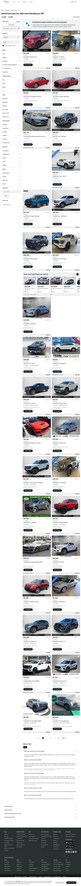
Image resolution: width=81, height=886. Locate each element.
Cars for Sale (7, 10)
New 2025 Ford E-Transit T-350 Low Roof (30, 289)
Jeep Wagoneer (44, 866)
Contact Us (25, 876)
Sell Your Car (31, 834)
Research (24, 1)
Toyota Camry (7, 868)
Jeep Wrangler (44, 862)
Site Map (42, 846)
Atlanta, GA (55, 842)
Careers (40, 876)
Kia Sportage (68, 862)
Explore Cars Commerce (70, 834)
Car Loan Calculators (45, 834)
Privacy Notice (17, 881)
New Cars (6, 836)
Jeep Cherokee (44, 870)
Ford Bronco (31, 864)
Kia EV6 (67, 870)
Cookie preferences (60, 882)
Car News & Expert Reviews (22, 836)
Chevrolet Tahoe (57, 868)
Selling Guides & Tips (33, 840)
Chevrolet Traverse (57, 866)
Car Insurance (44, 842)
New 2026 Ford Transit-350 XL (69, 289)
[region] (40, 881)
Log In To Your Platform (70, 836)
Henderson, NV (14, 10)
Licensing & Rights (47, 876)
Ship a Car (43, 838)
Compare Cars (19, 838)
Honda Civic (19, 864)
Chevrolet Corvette (57, 862)
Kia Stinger (68, 866)
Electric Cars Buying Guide (9, 848)
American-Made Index (21, 844)
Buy (14, 1)
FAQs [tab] (25, 747)
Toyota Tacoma (7, 866)
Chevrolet (56, 860)
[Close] (79, 878)
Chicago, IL (55, 834)
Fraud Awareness (57, 876)
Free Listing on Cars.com (34, 838)
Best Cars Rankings (20, 840)
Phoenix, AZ (55, 840)
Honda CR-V (19, 862)
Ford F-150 (31, 866)
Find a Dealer (7, 842)
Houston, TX (55, 836)
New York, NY (55, 846)
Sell (18, 1)
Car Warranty (43, 840)
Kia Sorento (68, 864)
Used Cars (6, 834)
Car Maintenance (44, 844)
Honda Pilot (19, 868)
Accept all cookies (71, 882)
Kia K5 (67, 868)
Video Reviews (19, 846)
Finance (31, 1)
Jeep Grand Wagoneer (45, 868)
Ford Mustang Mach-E (33, 868)
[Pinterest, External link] (76, 852)
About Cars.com (18, 876)
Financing (6, 850)
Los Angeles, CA (56, 838)
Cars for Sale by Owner (8, 840)
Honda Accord (19, 866)
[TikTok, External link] (66, 852)
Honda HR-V (19, 870)
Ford (30, 860)
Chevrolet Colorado (57, 870)
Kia (66, 860)
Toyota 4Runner (7, 870)
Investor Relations (32, 876)
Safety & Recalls (20, 842)
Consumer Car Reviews (21, 834)
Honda (18, 860)
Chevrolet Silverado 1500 (58, 864)
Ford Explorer (31, 870)
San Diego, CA (56, 849)
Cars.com (50, 881)
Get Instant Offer (32, 836)
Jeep (42, 860)
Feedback (64, 876)
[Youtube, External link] (71, 852)
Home (2, 10)
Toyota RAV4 (6, 862)
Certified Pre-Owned (8, 838)
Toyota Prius (6, 864)
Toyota (5, 860)
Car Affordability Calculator (46, 836)
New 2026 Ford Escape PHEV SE (43, 289)
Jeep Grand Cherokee (45, 864)
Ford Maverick (31, 862)
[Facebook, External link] (69, 852)
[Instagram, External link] (73, 852)
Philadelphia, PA (56, 844)
